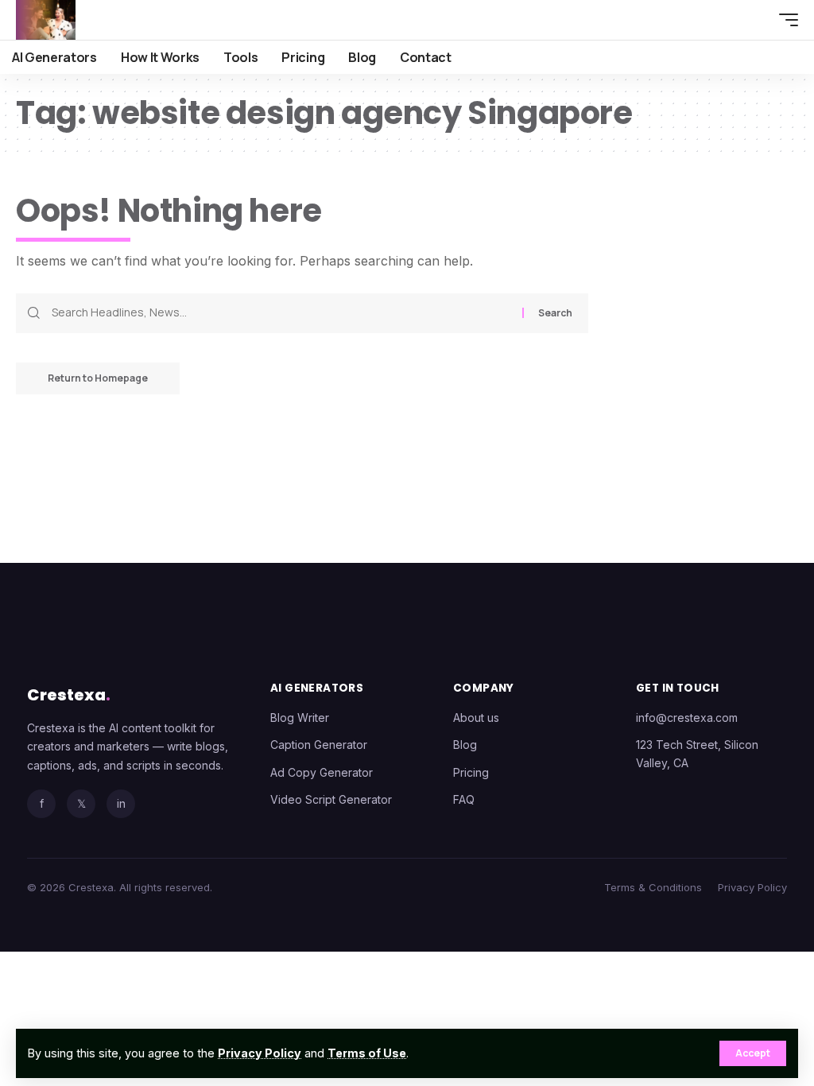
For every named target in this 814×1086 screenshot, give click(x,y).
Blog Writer (299, 717)
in (121, 803)
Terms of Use (367, 1053)
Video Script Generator (331, 799)
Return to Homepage (98, 378)
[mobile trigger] (784, 20)
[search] (754, 20)
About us (476, 717)
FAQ (464, 799)
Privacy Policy (259, 1053)
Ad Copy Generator (321, 772)
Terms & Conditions (653, 887)
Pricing (471, 772)
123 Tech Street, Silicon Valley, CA (697, 753)
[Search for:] (281, 313)
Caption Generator (318, 744)
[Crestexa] (46, 20)
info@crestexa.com (687, 717)
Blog (465, 744)
